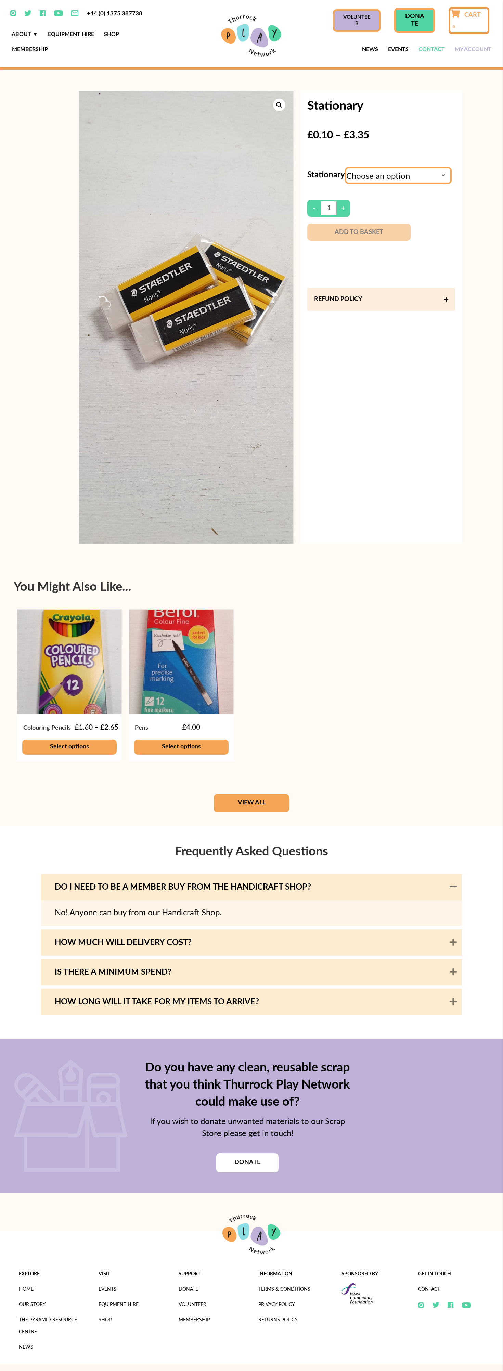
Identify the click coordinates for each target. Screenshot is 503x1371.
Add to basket (359, 232)
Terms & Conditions (284, 1289)
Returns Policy (278, 1320)
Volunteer (192, 1304)
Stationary (326, 175)
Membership (30, 49)
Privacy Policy (276, 1304)
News (370, 49)
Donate (188, 1289)
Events (398, 49)
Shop (111, 34)
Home (26, 1289)
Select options (69, 747)
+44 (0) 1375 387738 (114, 13)
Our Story (32, 1304)
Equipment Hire (71, 34)
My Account (473, 49)
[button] (279, 105)
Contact (431, 49)
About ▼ (25, 34)
